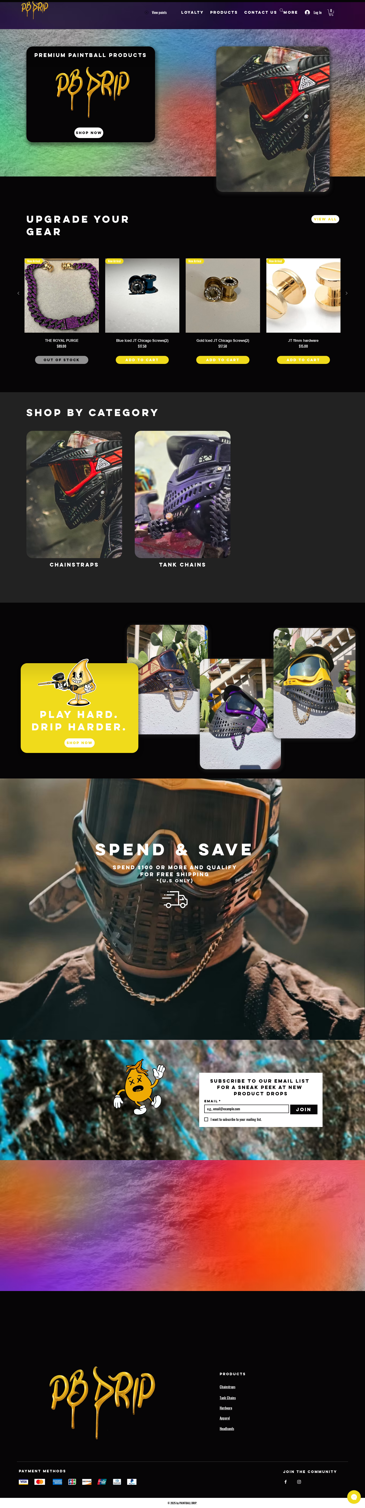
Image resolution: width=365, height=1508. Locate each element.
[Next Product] (346, 293)
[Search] (281, 10)
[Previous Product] (18, 293)
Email (212, 1101)
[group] (182, 315)
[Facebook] (285, 1481)
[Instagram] (299, 1481)
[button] (331, 12)
